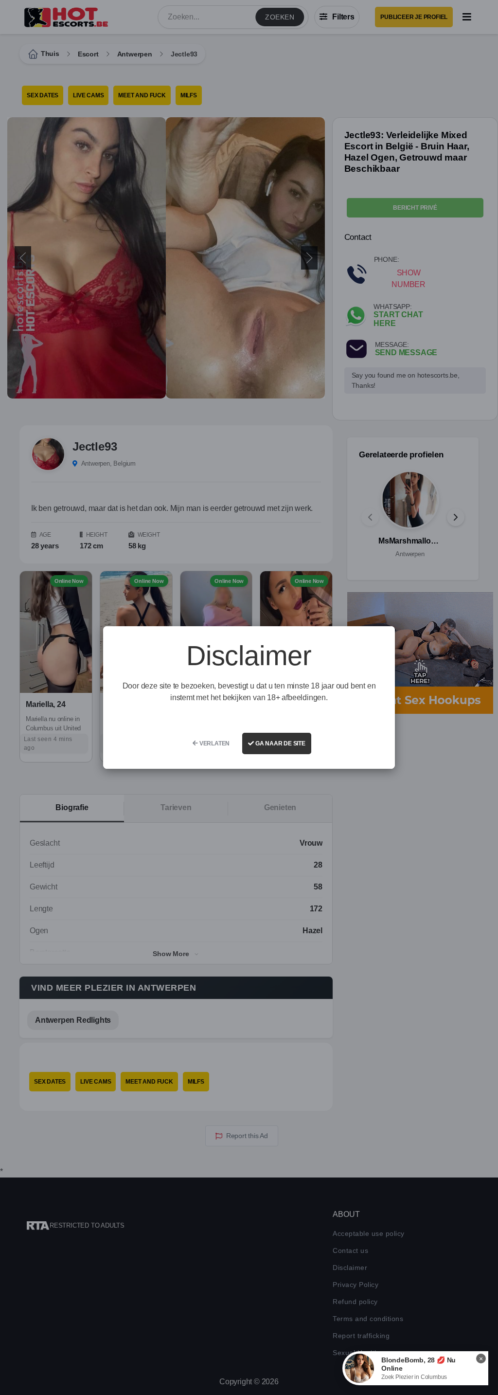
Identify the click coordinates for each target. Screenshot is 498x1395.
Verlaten (214, 743)
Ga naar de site (279, 743)
